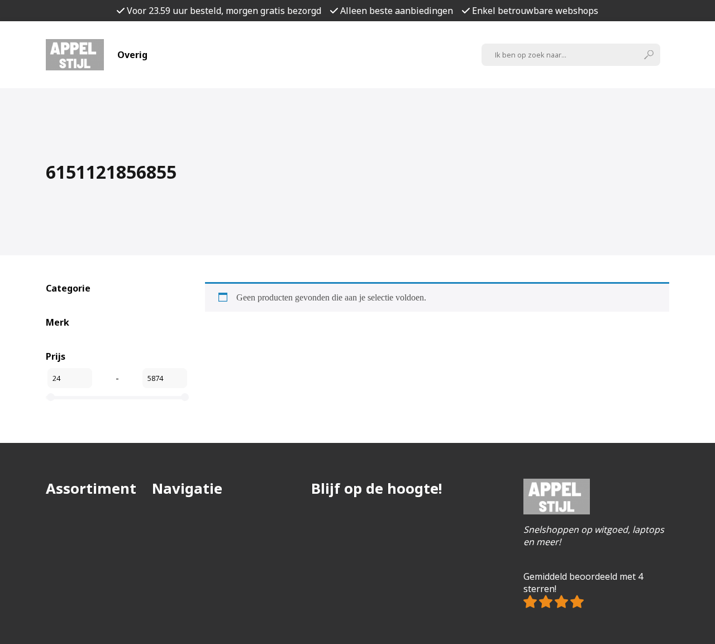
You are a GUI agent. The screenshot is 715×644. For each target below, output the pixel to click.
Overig (132, 55)
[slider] (51, 397)
